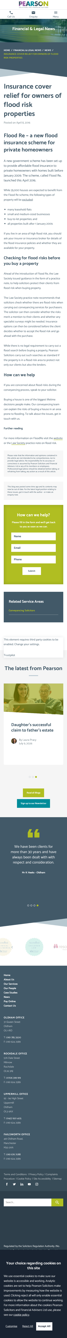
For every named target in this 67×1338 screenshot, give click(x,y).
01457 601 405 (13, 1118)
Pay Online (10, 1001)
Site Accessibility (42, 1179)
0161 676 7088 (13, 1154)
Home (7, 50)
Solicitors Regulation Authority (38, 1246)
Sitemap (57, 1179)
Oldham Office (14, 1018)
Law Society (18, 443)
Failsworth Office (17, 1134)
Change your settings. (27, 644)
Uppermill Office (16, 1094)
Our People (10, 988)
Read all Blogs (33, 793)
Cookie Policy (24, 1179)
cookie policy (21, 1314)
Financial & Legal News (27, 50)
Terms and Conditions (15, 1174)
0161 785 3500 (13, 1037)
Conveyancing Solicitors (22, 610)
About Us (9, 980)
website (58, 438)
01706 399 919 (13, 1078)
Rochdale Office (15, 1054)
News (48, 50)
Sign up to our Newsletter (33, 803)
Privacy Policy (36, 1174)
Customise (11, 1326)
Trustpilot (9, 655)
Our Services (11, 984)
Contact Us (10, 1006)
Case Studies (10, 993)
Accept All (44, 1326)
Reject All (27, 1326)
